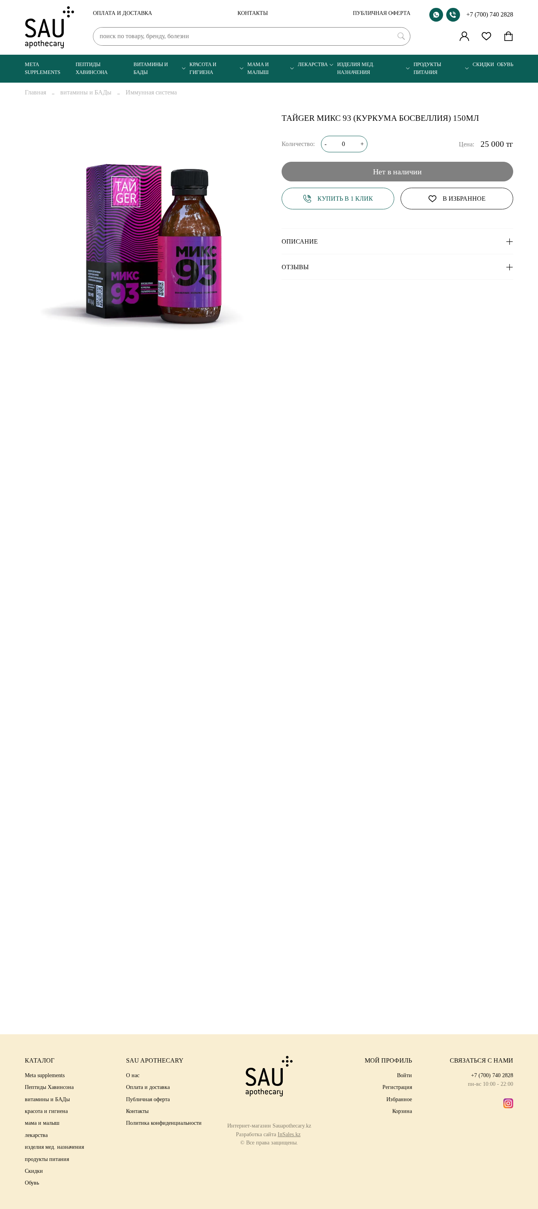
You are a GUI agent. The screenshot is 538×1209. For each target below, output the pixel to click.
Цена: (466, 144)
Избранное (399, 1099)
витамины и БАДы (151, 68)
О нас (132, 1075)
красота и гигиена (202, 68)
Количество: (298, 143)
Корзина (402, 1111)
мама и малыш (258, 68)
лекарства (313, 64)
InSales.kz (289, 1134)
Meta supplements (42, 68)
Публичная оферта (381, 13)
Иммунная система (151, 92)
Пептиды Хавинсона (92, 68)
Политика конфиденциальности (164, 1123)
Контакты (252, 13)
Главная (35, 92)
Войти (404, 1075)
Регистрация (397, 1087)
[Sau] (49, 27)
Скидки (483, 64)
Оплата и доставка (122, 13)
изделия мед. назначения (355, 68)
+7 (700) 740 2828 (489, 14)
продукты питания (427, 68)
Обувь (505, 64)
